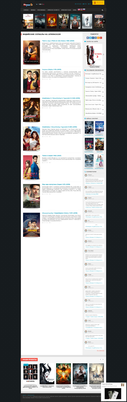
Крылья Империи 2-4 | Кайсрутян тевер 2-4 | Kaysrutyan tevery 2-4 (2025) (94, 237)
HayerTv (24, 395)
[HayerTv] (28, 4)
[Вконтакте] (36, 4)
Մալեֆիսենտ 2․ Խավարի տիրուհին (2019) (94, 327)
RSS (90, 3)
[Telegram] (40, 4)
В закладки (78, 3)
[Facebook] (38, 4)
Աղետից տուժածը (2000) (92, 194)
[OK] (42, 4)
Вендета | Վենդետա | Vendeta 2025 (94, 183)
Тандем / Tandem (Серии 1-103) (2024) (94, 316)
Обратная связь (31, 395)
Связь (85, 3)
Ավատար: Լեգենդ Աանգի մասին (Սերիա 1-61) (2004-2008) (94, 207)
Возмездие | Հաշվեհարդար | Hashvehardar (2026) (94, 216)
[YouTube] (44, 4)
